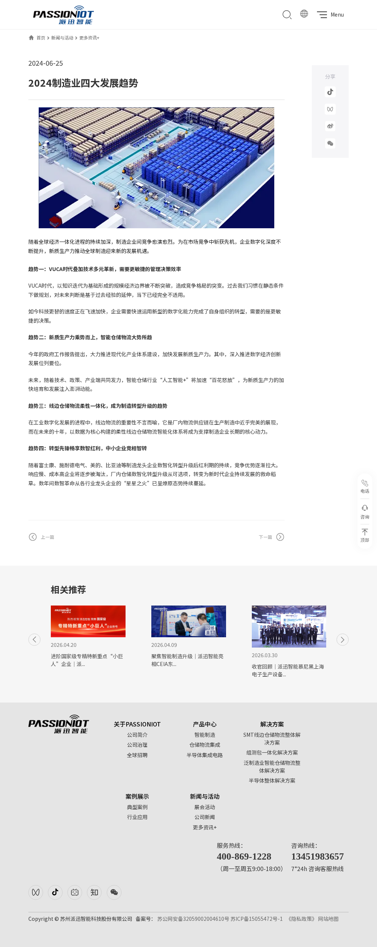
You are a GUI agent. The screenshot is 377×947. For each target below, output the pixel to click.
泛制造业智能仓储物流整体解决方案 (272, 766)
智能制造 (204, 734)
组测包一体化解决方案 (272, 752)
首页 (40, 37)
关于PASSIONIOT (137, 723)
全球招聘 (137, 755)
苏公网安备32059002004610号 (193, 918)
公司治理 (137, 744)
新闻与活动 (62, 37)
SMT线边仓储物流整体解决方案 (271, 738)
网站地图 (328, 918)
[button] (34, 640)
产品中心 (204, 723)
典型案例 (137, 807)
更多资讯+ (89, 37)
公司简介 (137, 734)
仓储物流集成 (204, 744)
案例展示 (137, 796)
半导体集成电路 (205, 755)
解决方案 (272, 723)
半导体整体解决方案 (272, 780)
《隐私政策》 (301, 918)
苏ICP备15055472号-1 (256, 918)
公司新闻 (204, 817)
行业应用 (137, 817)
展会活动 (204, 807)
